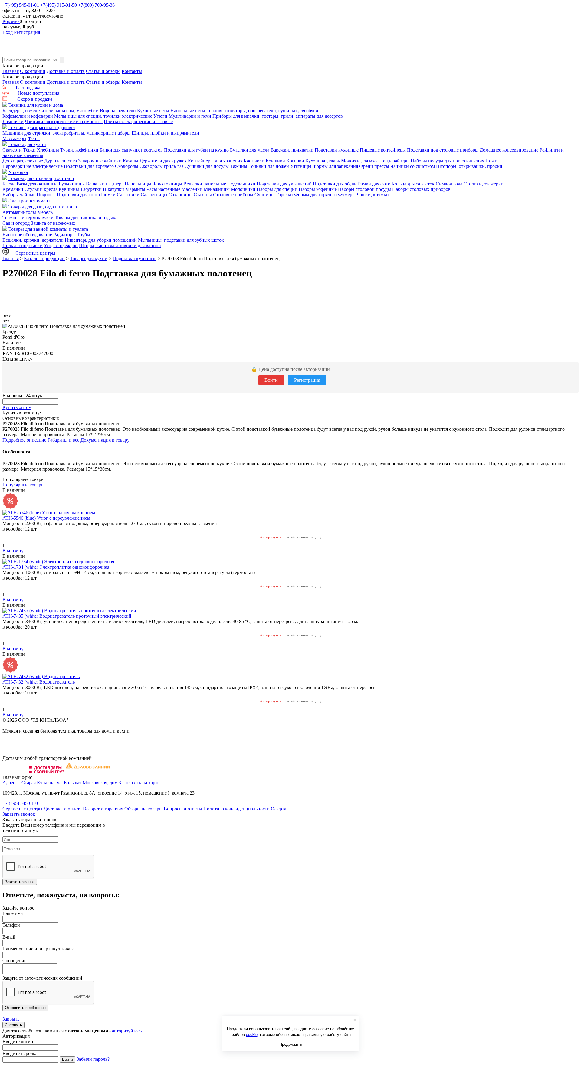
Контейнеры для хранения (215, 160)
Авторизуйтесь (272, 537)
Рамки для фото (374, 183)
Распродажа (28, 87)
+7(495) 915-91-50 (58, 5)
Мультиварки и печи (190, 116)
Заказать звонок (18, 814)
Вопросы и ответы (183, 808)
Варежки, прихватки (292, 149)
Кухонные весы (153, 110)
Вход (7, 32)
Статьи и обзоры (103, 71)
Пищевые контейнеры (383, 149)
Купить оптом (16, 407)
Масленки (192, 189)
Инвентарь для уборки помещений (101, 240)
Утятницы (300, 166)
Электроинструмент (29, 200)
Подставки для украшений (284, 183)
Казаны (130, 160)
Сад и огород (16, 223)
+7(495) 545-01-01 (20, 5)
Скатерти (12, 149)
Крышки (295, 160)
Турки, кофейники (79, 149)
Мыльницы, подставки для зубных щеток (181, 240)
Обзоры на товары (143, 808)
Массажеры (14, 138)
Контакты (132, 71)
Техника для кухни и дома (35, 105)
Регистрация (27, 32)
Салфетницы (154, 194)
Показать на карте (140, 782)
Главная (10, 71)
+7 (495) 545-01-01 (21, 803)
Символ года (449, 183)
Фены (34, 138)
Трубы (83, 234)
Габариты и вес (63, 440)
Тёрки (29, 149)
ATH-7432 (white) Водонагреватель (38, 681)
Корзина (11, 21)
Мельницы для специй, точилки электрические (103, 116)
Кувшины (69, 189)
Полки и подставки (22, 245)
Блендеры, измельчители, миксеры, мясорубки (50, 110)
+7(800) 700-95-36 (96, 5)
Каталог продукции (44, 258)
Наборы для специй (277, 189)
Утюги (160, 116)
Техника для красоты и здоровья (41, 127)
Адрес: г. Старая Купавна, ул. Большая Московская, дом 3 (61, 782)
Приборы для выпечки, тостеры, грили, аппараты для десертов (277, 116)
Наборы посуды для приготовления (447, 160)
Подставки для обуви (335, 183)
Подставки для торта (78, 194)
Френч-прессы (374, 166)
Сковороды (126, 166)
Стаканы (203, 194)
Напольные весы (187, 110)
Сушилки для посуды (207, 166)
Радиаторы (64, 234)
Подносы (46, 194)
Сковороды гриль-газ (161, 166)
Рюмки (108, 194)
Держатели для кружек (163, 160)
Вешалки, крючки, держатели (33, 240)
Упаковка (18, 172)
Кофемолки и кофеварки (27, 116)
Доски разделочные (22, 160)
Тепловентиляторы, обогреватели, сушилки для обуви (262, 110)
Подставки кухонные (337, 149)
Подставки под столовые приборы (442, 149)
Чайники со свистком (412, 166)
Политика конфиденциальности (236, 808)
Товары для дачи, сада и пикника (42, 206)
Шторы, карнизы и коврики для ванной (120, 245)
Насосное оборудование (27, 234)
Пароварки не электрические (32, 166)
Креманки (12, 189)
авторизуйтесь (127, 1030)
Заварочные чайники (100, 160)
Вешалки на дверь (104, 183)
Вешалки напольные (204, 183)
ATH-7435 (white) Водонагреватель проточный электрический (66, 616)
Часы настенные (163, 189)
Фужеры (347, 194)
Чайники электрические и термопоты (64, 121)
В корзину (13, 550)
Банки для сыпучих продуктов (131, 149)
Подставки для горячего (89, 166)
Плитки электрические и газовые (138, 121)
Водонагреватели (118, 110)
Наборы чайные (18, 194)
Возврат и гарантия (103, 808)
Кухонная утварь (322, 160)
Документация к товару (105, 440)
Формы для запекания (335, 166)
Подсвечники (241, 183)
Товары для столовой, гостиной (41, 178)
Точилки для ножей (268, 166)
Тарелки (284, 194)
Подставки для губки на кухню (196, 149)
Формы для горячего (315, 194)
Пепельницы (138, 183)
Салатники (128, 194)
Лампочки (13, 121)
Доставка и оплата (66, 71)
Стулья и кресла (41, 189)
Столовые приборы (233, 194)
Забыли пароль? (93, 1059)
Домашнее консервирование (509, 149)
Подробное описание (24, 440)
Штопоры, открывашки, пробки (469, 166)
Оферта (278, 808)
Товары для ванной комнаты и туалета (48, 229)
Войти (271, 380)
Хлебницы (48, 149)
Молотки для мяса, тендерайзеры (375, 160)
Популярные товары (23, 484)
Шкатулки (113, 189)
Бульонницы (72, 183)
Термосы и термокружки (28, 217)
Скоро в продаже (34, 99)
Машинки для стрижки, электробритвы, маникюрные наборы (66, 133)
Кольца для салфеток (413, 183)
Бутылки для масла (249, 149)
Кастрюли (254, 160)
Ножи (491, 160)
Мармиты (135, 189)
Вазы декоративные (37, 183)
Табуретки (91, 189)
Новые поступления (38, 93)
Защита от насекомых (53, 223)
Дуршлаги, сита (60, 160)
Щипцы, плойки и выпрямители (165, 133)
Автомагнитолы (19, 212)
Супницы (264, 194)
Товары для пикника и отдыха (86, 217)
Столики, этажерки (484, 183)
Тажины (238, 166)
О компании (32, 71)
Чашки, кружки (373, 194)
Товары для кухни (27, 144)
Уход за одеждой (61, 245)
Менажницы (217, 189)
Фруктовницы (167, 183)
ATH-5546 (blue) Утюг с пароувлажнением (46, 518)
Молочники (243, 189)
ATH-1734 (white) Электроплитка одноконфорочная (55, 567)
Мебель (45, 212)
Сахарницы (180, 194)
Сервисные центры (35, 253)
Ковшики (275, 160)
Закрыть (10, 1018)
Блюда (8, 183)
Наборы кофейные (318, 189)
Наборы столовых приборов (421, 189)
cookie (252, 1034)
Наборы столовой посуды (364, 189)
